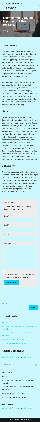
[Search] (36, 365)
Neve (11, 420)
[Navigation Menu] (36, 5)
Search (4, 303)
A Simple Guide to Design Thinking (14, 343)
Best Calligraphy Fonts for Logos (13, 339)
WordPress (27, 420)
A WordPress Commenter (11, 357)
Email (6, 225)
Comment (8, 243)
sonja (7, 31)
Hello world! (6, 322)
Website (7, 234)
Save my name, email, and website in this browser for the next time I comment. (19, 276)
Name (6, 216)
